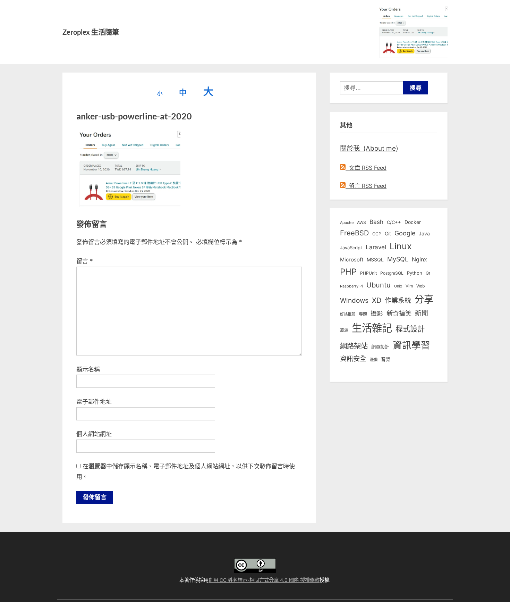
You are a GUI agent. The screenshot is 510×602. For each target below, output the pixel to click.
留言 (84, 261)
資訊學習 (411, 345)
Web (420, 286)
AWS (361, 222)
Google (404, 233)
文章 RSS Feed (366, 167)
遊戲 (373, 359)
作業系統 (398, 300)
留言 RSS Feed (366, 185)
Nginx (419, 259)
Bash (376, 221)
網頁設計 (380, 347)
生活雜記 (372, 328)
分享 (424, 299)
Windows (354, 300)
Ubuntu (378, 285)
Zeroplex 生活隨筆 (90, 32)
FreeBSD (354, 233)
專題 (363, 314)
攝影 (377, 313)
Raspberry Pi (351, 286)
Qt (428, 273)
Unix (398, 286)
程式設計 (410, 328)
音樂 (386, 359)
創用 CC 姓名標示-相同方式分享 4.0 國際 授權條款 (264, 580)
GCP (376, 234)
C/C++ (394, 222)
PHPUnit (368, 273)
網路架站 (354, 346)
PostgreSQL (391, 273)
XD (376, 300)
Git (388, 233)
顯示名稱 (88, 369)
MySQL (397, 259)
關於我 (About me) (369, 148)
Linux (401, 246)
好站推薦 (347, 314)
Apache (347, 222)
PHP (348, 272)
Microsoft (351, 260)
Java (424, 233)
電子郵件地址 (94, 401)
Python (414, 273)
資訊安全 (353, 358)
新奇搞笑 (398, 313)
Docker (413, 222)
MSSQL (375, 259)
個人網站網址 (94, 433)
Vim (409, 286)
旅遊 (344, 330)
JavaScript (351, 247)
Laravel (376, 247)
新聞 (421, 313)
